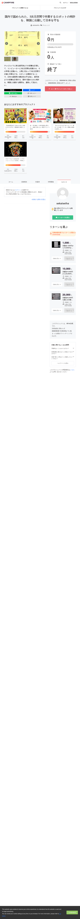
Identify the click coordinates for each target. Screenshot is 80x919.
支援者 (37, 182)
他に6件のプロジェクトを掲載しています (63, 209)
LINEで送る (14, 93)
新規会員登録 (74, 3)
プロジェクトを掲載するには (20, 8)
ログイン (65, 3)
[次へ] (38, 43)
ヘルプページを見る (62, 363)
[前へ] (6, 43)
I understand (72, 912)
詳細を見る (56, 258)
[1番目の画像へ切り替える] (7, 59)
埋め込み (14, 96)
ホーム (11, 182)
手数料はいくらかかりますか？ (60, 348)
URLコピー (33, 93)
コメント (64, 182)
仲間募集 (51, 182)
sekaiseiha (35, 25)
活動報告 (24, 182)
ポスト (14, 90)
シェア (33, 90)
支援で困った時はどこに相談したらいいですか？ (62, 357)
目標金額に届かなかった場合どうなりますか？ (62, 352)
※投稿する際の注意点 (39, 199)
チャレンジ (46, 25)
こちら (72, 370)
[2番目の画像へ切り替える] (15, 59)
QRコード (33, 96)
